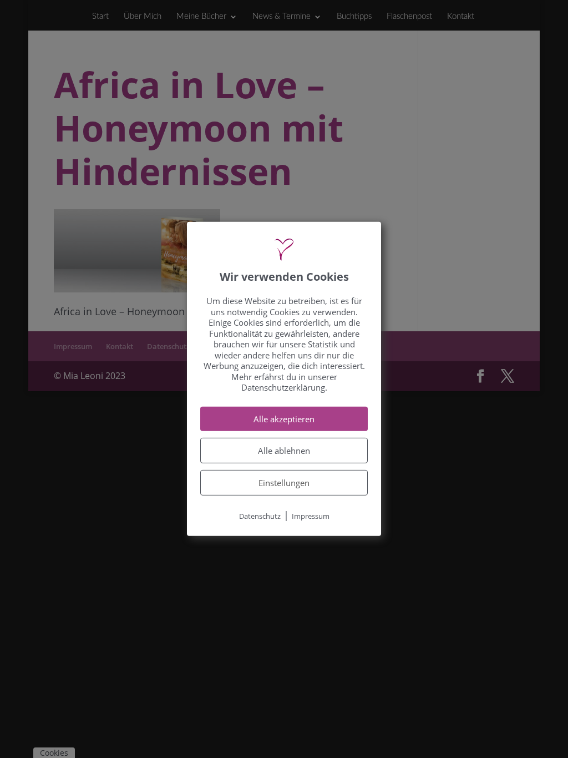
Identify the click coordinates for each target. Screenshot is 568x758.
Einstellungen (284, 482)
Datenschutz (260, 516)
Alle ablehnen (284, 450)
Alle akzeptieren (284, 419)
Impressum (310, 516)
